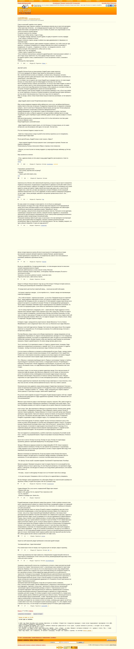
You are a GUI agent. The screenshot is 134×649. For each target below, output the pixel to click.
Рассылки (63, 3)
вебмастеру (38, 645)
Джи (43, 199)
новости (44, 645)
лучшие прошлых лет (37, 637)
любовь (19, 161)
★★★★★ (56, 164)
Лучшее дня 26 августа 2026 (24, 3)
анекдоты (26, 640)
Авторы (79, 0)
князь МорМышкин (50, 560)
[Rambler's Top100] (59, 647)
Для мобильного (56, 3)
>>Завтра (30, 610)
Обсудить (32, 225)
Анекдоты (22, 0)
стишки (41, 640)
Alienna (43, 63)
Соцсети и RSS (69, 3)
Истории (31, 0)
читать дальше (87, 630)
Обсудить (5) (32, 483)
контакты (28, 645)
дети (19, 175)
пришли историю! (111, 640)
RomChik (44, 261)
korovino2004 (44, 605)
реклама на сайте (22, 645)
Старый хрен (44, 225)
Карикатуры (70, 0)
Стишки (60, 0)
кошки (19, 196)
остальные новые (27, 637)
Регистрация (113, 3)
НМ (48, 550)
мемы (31, 640)
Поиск (98, 0)
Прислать (88, 0)
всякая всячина (46, 637)
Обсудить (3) (32, 63)
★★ (51, 550)
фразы (36, 640)
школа (19, 259)
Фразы (50, 0)
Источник (44, 164)
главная (20, 640)
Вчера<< (20, 610)
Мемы (41, 0)
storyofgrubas (50, 164)
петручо (43, 536)
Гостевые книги (76, 3)
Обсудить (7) (32, 164)
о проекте (33, 645)
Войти (108, 3)
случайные (53, 637)
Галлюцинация (50, 483)
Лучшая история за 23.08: (26, 617)
